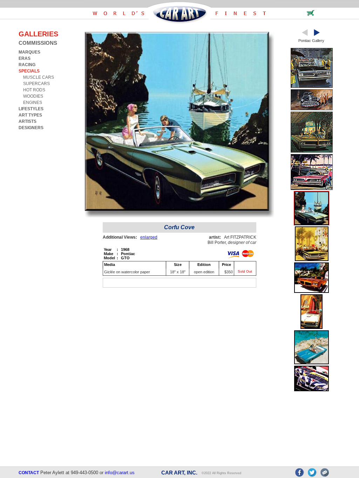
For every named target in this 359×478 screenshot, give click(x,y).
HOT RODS (34, 89)
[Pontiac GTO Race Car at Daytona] (311, 390)
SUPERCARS (36, 83)
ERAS (25, 58)
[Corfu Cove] (311, 223)
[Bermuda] (311, 188)
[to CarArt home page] (179, 22)
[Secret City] (311, 109)
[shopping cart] (310, 14)
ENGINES (32, 102)
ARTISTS (27, 121)
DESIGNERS (31, 127)
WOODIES (33, 96)
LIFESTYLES (31, 108)
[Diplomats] (311, 86)
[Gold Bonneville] (311, 151)
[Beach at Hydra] (311, 363)
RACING (27, 64)
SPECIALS (29, 71)
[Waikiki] (311, 327)
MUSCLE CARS (38, 77)
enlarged (148, 237)
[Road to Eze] (311, 291)
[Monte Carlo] (311, 259)
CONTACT (29, 472)
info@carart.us (120, 472)
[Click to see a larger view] (179, 215)
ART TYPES (30, 115)
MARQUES (29, 52)
